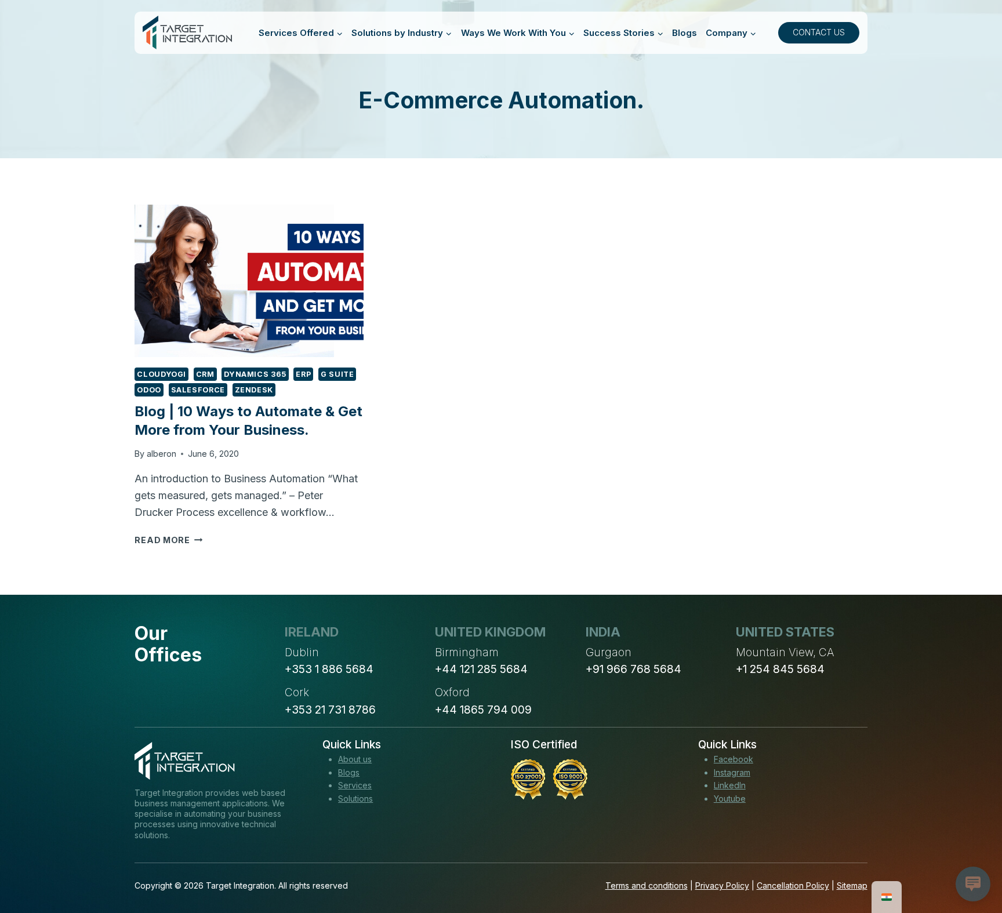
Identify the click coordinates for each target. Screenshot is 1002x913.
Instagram (732, 772)
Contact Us (819, 32)
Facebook (733, 759)
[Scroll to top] (972, 861)
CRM (205, 374)
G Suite (337, 374)
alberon (161, 454)
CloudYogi (161, 374)
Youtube (730, 798)
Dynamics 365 (255, 374)
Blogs (684, 32)
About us (355, 759)
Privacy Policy (722, 885)
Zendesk (254, 389)
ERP (303, 374)
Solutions (355, 798)
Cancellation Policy (793, 885)
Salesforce (198, 389)
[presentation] (249, 281)
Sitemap (852, 885)
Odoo (149, 389)
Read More (168, 540)
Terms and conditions (646, 885)
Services (355, 785)
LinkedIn (730, 785)
